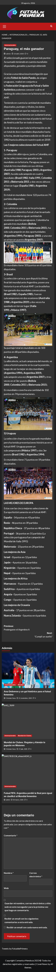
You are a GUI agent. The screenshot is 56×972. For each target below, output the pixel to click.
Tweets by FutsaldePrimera (14, 948)
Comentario (10, 835)
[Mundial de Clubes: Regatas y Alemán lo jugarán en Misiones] (28, 721)
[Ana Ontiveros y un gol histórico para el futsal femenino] (28, 670)
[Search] (51, 26)
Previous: (17, 628)
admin (8, 54)
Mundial (21, 685)
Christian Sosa (11, 698)
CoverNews (41, 964)
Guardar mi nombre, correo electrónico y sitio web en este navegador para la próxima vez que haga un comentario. (27, 907)
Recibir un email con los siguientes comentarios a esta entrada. (21, 920)
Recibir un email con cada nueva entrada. (27, 927)
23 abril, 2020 (19, 54)
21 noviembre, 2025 (25, 698)
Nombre (9, 873)
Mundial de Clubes (24, 735)
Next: (43, 635)
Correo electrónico (35, 875)
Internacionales (10, 45)
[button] (4, 26)
